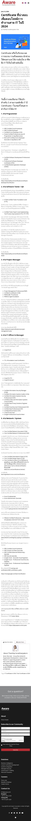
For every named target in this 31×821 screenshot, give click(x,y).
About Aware (4, 719)
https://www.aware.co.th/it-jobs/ (18, 625)
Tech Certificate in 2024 (23, 673)
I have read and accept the (11, 745)
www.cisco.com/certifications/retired (14, 469)
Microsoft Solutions (6, 772)
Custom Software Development (10, 765)
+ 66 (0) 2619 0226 (21, 697)
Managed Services (6, 768)
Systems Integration (6, 767)
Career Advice (15, 616)
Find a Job (4, 780)
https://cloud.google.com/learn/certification (13, 574)
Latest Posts (20, 642)
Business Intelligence (7, 763)
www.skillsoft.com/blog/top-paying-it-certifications (15, 537)
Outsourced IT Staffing (7, 770)
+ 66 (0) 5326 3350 (6, 799)
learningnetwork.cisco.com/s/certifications (13, 474)
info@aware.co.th (6, 792)
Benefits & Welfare (6, 782)
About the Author (8, 642)
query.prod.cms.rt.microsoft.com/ (18, 509)
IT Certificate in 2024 (10, 673)
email (7, 697)
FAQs (22, 696)
